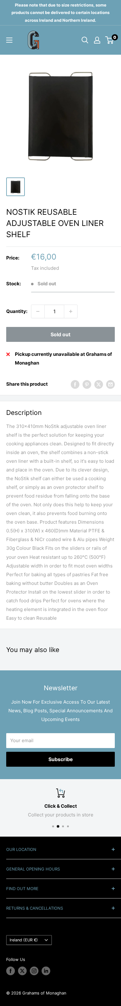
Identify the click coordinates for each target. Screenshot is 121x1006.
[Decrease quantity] (37, 311)
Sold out (60, 334)
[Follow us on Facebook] (10, 971)
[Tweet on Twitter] (98, 384)
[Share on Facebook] (75, 384)
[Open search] (85, 40)
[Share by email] (110, 384)
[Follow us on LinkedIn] (46, 971)
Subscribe (60, 759)
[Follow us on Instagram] (34, 971)
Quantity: (16, 311)
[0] (110, 40)
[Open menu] (9, 40)
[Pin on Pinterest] (87, 384)
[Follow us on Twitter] (22, 971)
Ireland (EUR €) (24, 940)
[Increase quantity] (70, 311)
